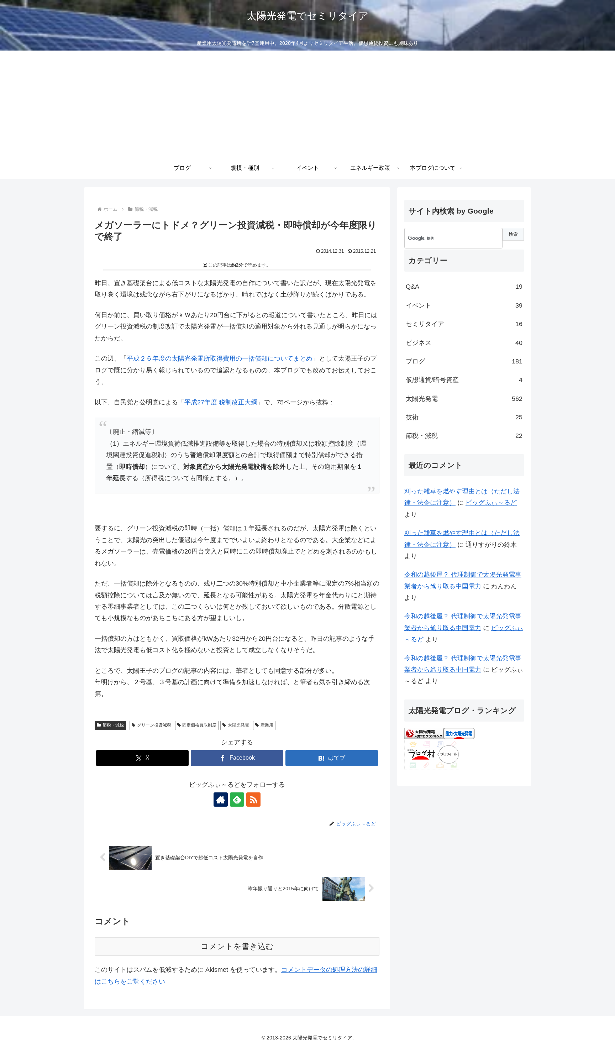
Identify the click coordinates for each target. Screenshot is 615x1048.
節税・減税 (113, 725)
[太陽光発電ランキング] (423, 733)
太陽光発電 (238, 725)
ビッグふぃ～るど (491, 502)
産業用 (267, 725)
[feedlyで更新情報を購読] (237, 799)
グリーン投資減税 (154, 725)
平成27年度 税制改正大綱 (220, 402)
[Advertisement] (307, 104)
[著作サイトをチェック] (221, 799)
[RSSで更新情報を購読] (253, 799)
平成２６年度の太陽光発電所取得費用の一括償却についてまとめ (219, 358)
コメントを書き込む (237, 946)
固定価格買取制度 (199, 725)
